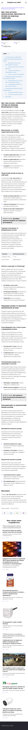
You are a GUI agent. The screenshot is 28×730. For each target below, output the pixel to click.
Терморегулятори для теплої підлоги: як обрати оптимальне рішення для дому (12, 710)
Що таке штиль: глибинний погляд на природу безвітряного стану (12, 59)
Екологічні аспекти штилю (15, 94)
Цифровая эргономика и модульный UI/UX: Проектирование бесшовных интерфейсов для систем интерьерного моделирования (14, 561)
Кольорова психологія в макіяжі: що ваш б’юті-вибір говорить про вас (14, 687)
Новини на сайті (14, 2)
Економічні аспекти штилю (15, 92)
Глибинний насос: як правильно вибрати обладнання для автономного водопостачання (12, 642)
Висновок (8, 96)
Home (2, 7)
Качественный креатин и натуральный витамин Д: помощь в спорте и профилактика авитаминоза (13, 593)
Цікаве (4, 37)
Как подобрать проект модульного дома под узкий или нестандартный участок (14, 669)
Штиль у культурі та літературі (16, 74)
